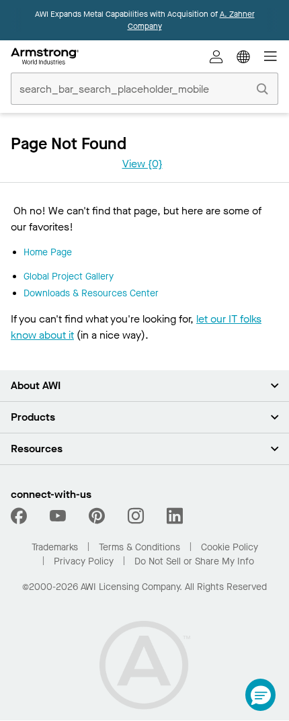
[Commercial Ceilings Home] (45, 56)
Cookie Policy (229, 547)
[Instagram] (135, 516)
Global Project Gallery (69, 276)
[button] (260, 695)
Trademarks (55, 547)
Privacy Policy (84, 561)
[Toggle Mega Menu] (270, 56)
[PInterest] (96, 516)
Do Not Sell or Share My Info (194, 561)
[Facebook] (20, 516)
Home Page (48, 252)
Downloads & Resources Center (91, 293)
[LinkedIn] (174, 516)
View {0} (142, 164)
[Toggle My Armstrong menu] (216, 56)
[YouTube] (57, 516)
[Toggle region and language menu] (243, 56)
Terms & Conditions (139, 547)
